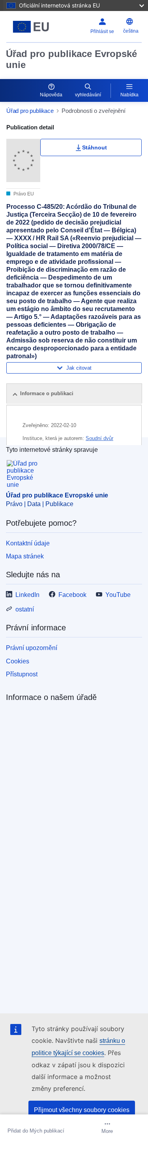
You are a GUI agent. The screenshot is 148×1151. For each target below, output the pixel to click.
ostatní (24, 609)
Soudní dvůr (99, 438)
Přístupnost (21, 674)
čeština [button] (131, 31)
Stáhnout (94, 147)
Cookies (17, 661)
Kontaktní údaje (28, 543)
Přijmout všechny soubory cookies (81, 1110)
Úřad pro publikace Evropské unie (71, 59)
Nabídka (129, 95)
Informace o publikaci (46, 393)
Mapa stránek (25, 556)
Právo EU (23, 194)
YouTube (118, 594)
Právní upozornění (31, 648)
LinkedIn (27, 594)
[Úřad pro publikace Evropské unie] (31, 27)
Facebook (72, 594)
